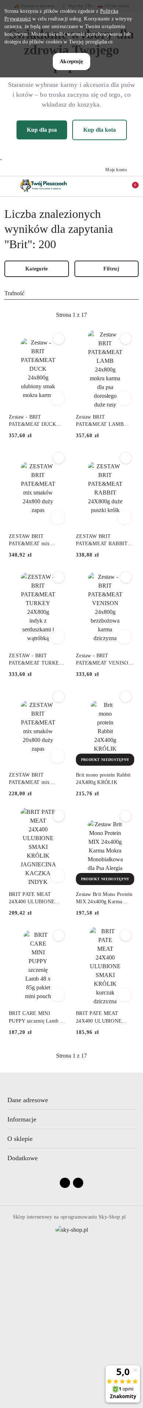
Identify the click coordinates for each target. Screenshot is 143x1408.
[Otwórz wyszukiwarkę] (99, 186)
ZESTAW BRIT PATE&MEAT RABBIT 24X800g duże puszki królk (102, 540)
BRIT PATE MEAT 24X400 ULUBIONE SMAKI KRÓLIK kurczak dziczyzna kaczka (104, 1017)
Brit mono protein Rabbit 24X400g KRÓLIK (103, 778)
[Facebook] (65, 1183)
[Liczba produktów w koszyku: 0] (130, 186)
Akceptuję (71, 61)
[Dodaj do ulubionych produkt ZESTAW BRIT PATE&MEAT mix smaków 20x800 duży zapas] (58, 696)
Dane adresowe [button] (27, 1100)
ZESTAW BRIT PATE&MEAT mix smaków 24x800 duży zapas (32, 540)
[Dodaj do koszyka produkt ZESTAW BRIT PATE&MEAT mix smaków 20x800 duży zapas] (57, 756)
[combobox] (71, 293)
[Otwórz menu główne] (8, 186)
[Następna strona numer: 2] (111, 315)
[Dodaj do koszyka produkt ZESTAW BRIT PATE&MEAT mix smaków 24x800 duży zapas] (57, 517)
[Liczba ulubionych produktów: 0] (115, 186)
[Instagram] (78, 1183)
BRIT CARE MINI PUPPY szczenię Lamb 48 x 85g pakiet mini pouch (37, 1017)
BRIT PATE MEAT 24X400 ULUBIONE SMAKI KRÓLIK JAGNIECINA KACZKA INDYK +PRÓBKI (36, 898)
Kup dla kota (99, 130)
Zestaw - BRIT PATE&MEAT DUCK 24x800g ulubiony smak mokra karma (35, 421)
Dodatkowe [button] (22, 1158)
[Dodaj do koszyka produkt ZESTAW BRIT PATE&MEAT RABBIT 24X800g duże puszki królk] (124, 517)
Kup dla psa (42, 130)
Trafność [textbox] (14, 293)
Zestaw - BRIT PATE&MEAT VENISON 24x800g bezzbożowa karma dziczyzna (104, 660)
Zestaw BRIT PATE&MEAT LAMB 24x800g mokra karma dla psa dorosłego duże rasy (104, 421)
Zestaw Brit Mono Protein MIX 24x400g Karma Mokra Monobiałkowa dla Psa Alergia (104, 898)
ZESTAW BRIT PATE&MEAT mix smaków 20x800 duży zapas (32, 779)
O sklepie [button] (20, 1138)
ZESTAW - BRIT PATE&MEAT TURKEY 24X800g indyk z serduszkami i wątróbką (35, 660)
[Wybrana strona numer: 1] (71, 315)
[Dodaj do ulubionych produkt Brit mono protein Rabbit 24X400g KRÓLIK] (125, 696)
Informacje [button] (21, 1119)
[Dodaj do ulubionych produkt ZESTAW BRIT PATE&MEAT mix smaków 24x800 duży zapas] (58, 458)
